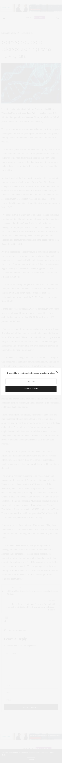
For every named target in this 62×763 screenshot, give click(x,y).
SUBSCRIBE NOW (31, 389)
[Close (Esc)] (57, 372)
